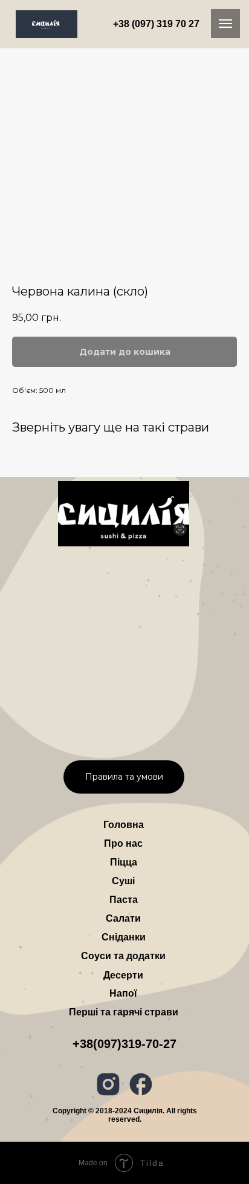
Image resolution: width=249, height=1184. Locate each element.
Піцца (123, 862)
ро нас (123, 843)
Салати (123, 918)
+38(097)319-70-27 (124, 1043)
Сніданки (124, 937)
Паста (123, 899)
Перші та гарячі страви (123, 1012)
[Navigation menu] (225, 23)
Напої (123, 993)
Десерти (123, 975)
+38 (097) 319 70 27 (156, 24)
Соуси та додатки (123, 956)
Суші (123, 881)
